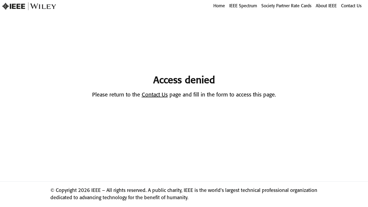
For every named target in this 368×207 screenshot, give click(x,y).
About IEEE (326, 6)
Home (219, 6)
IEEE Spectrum (243, 6)
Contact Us (351, 6)
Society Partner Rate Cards (286, 6)
